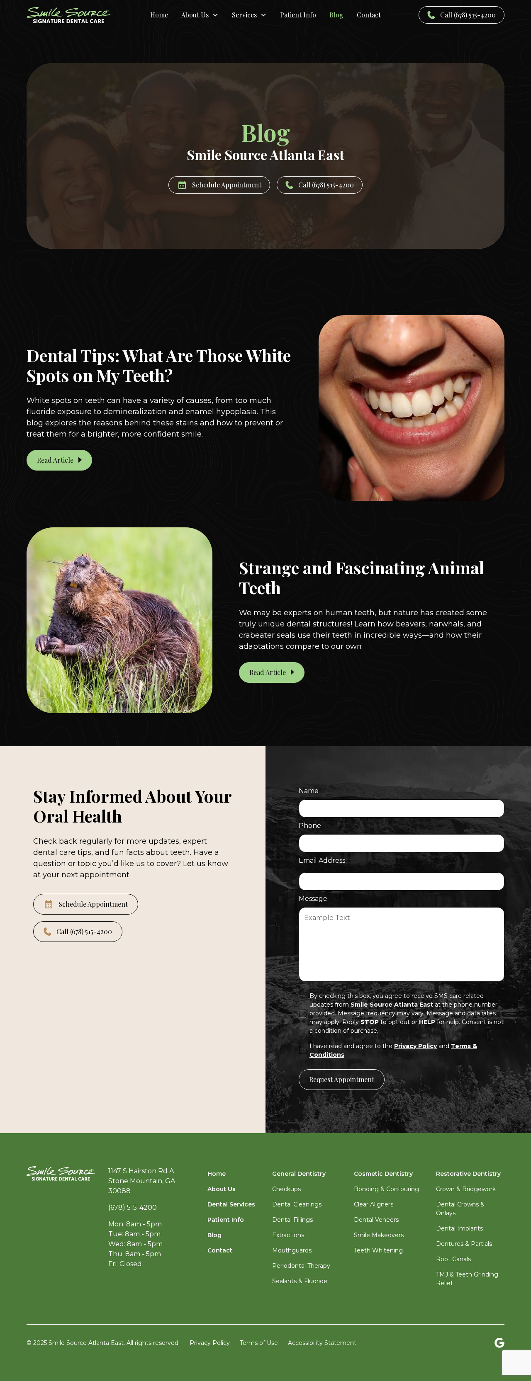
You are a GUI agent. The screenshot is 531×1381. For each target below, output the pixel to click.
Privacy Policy (210, 1343)
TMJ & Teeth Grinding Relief (467, 1279)
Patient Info (298, 14)
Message (313, 899)
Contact (369, 14)
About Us (221, 1189)
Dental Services (231, 1204)
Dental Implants (459, 1228)
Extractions (288, 1235)
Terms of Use (259, 1343)
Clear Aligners (373, 1204)
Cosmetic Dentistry (383, 1173)
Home (159, 14)
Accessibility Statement (322, 1343)
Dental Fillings (292, 1219)
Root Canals (453, 1259)
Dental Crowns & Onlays (460, 1209)
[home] (76, 15)
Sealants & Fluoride (299, 1281)
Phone (310, 826)
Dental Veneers (376, 1219)
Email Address (322, 860)
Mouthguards (292, 1250)
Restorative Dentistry (468, 1173)
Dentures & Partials (464, 1244)
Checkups (286, 1189)
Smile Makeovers (379, 1235)
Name (309, 791)
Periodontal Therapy (301, 1265)
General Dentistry (299, 1173)
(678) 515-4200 (132, 1207)
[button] (200, 15)
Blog (336, 14)
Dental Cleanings (297, 1204)
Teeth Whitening (378, 1250)
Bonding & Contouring (386, 1189)
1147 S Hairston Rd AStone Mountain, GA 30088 (141, 1181)
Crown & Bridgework (466, 1189)
